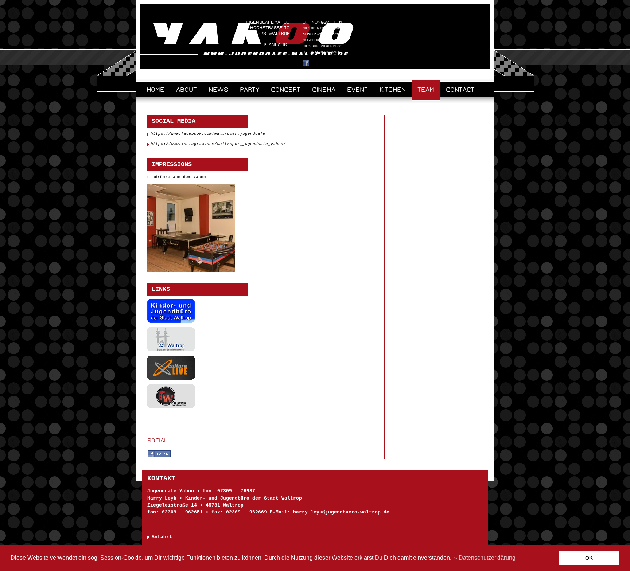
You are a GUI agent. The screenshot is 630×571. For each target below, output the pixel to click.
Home (155, 89)
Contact (460, 89)
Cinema (323, 89)
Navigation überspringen (179, 75)
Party (249, 89)
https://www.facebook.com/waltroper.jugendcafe (208, 134)
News (218, 89)
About (186, 89)
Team (425, 89)
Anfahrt (279, 44)
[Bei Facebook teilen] (159, 456)
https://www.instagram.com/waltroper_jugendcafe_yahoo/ (218, 144)
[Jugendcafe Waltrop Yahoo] (246, 53)
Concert (285, 89)
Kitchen (393, 89)
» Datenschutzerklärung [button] (485, 558)
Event (357, 89)
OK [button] (589, 558)
